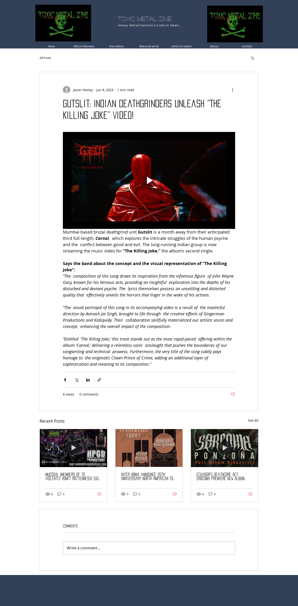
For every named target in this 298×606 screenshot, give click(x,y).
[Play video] (149, 180)
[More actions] (232, 90)
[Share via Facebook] (65, 380)
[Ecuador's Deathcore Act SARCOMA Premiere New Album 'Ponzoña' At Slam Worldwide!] (224, 448)
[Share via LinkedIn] (88, 380)
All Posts (45, 58)
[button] (252, 58)
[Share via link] (99, 380)
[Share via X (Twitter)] (76, 380)
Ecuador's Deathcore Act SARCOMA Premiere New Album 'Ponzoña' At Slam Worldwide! (220, 477)
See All (253, 420)
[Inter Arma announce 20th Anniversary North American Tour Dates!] (149, 448)
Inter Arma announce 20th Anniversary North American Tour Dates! (149, 477)
